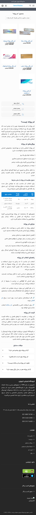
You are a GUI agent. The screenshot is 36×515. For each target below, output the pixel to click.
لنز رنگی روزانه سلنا (26, 41)
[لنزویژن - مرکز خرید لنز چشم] (18, 5)
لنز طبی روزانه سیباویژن (27, 92)
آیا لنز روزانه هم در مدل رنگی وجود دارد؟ (19, 369)
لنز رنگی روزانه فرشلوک (9, 66)
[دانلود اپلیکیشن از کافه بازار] (28, 471)
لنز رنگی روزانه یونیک (9, 41)
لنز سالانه (9, 305)
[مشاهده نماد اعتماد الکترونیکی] (30, 501)
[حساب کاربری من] (6, 5)
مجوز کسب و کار (28, 491)
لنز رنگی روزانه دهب (27, 66)
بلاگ (31, 453)
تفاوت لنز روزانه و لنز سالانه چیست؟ (19, 363)
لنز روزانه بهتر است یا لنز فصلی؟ (18, 357)
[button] (33, 5)
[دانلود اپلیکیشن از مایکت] (28, 476)
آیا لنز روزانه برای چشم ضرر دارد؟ (18, 350)
